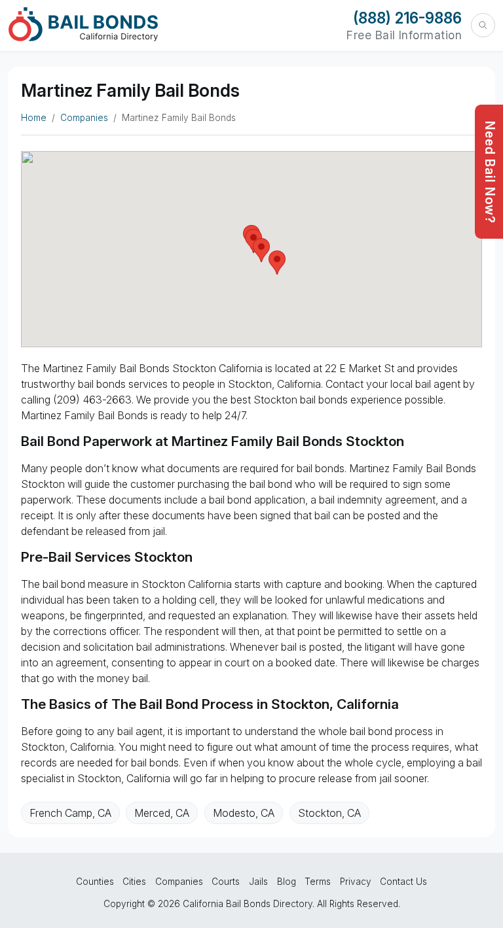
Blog (286, 881)
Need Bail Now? (490, 172)
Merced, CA (161, 812)
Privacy (355, 881)
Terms (318, 881)
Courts (226, 881)
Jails (258, 881)
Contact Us (403, 881)
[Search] (483, 25)
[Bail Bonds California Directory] (83, 24)
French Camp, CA (70, 812)
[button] (277, 262)
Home (34, 117)
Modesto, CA (243, 812)
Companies (84, 117)
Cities (134, 881)
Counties (95, 881)
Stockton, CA (329, 812)
